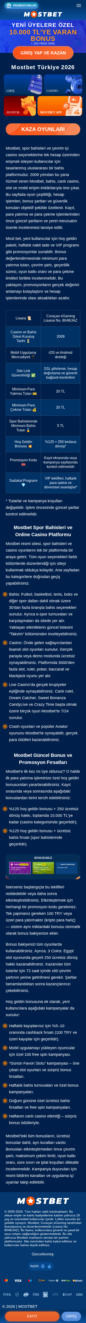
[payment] (43, 1280)
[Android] (43, 1266)
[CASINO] (63, 84)
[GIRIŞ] (23, 84)
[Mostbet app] (59, 106)
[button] (78, 1302)
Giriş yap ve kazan (43, 52)
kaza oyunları (43, 129)
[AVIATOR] (20, 106)
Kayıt (32, 1316)
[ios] (49, 1266)
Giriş (71, 1316)
